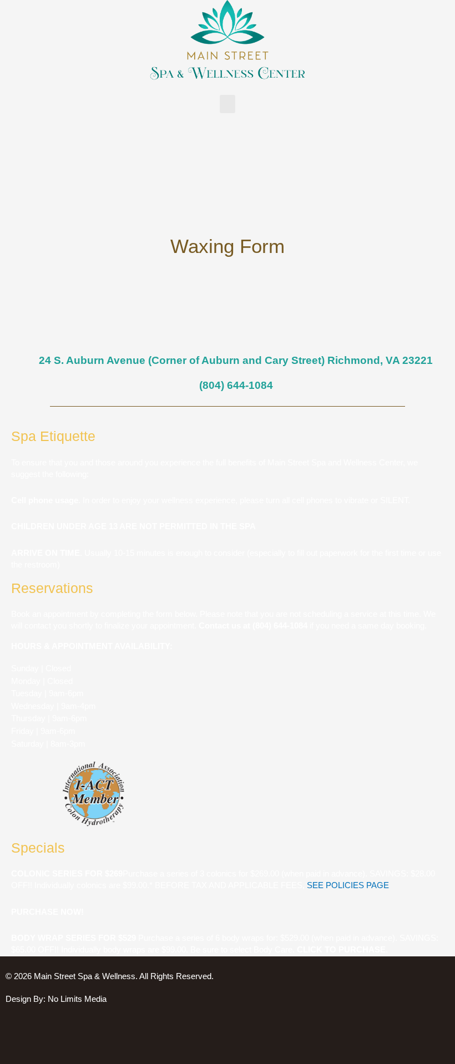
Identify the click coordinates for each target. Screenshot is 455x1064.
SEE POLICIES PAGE (348, 885)
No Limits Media (77, 999)
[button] (227, 104)
